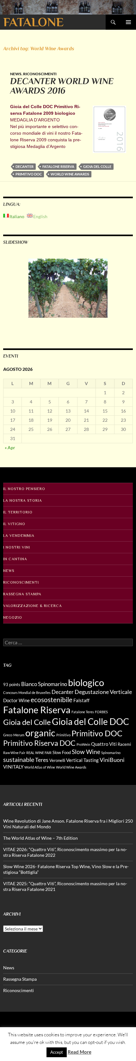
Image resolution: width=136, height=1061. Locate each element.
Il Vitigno (14, 524)
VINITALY (13, 767)
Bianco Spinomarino (44, 684)
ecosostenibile (51, 699)
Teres (41, 759)
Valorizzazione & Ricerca (32, 606)
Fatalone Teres (82, 712)
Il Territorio (18, 512)
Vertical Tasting (82, 760)
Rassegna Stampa (22, 594)
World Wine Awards (70, 174)
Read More (79, 1052)
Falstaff (81, 700)
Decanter (24, 166)
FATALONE (33, 22)
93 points (11, 684)
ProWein (83, 744)
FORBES (101, 712)
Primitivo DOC (28, 174)
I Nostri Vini (16, 547)
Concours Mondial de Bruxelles (27, 692)
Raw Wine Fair (14, 753)
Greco (7, 735)
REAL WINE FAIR (39, 753)
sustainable (18, 759)
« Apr (10, 447)
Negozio (12, 617)
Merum (18, 735)
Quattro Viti (104, 744)
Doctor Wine (16, 700)
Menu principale (128, 22)
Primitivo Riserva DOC (39, 743)
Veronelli (57, 760)
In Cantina (15, 559)
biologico (86, 682)
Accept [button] (56, 1052)
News (16, 73)
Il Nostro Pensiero (24, 489)
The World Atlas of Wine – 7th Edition (40, 838)
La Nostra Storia (22, 500)
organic (40, 732)
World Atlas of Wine (39, 767)
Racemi (124, 744)
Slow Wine (86, 751)
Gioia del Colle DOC (90, 721)
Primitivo (63, 735)
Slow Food (62, 752)
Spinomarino (111, 753)
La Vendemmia (18, 535)
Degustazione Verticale (103, 691)
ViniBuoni (112, 759)
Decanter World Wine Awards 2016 (62, 86)
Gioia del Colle (97, 166)
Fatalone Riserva (58, 166)
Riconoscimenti (40, 73)
